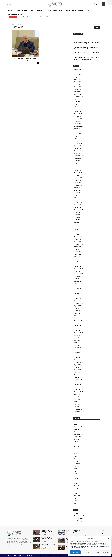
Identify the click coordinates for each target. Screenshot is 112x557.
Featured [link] (76, 451)
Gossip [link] (76, 459)
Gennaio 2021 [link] (78, 234)
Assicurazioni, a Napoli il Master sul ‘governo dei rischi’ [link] (24, 60)
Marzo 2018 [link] (77, 318)
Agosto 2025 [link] (77, 99)
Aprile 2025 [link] (77, 109)
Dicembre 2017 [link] (78, 325)
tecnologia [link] (77, 495)
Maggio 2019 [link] (77, 283)
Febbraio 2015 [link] (78, 409)
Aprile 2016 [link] (77, 374)
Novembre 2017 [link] (78, 328)
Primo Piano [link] (77, 481)
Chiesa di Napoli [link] (78, 434)
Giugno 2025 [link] (77, 104)
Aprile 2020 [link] (77, 256)
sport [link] (75, 491)
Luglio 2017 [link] (77, 337)
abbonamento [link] (78, 422)
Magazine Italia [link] (78, 466)
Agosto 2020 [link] (77, 246)
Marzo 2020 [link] (77, 259)
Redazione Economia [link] (17, 63)
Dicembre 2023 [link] (78, 148)
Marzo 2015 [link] (77, 406)
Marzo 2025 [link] (77, 111)
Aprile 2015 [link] (77, 404)
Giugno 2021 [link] (77, 222)
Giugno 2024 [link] (77, 133)
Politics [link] (76, 478)
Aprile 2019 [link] (77, 286)
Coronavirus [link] (77, 436)
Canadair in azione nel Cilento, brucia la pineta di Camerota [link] (47, 531)
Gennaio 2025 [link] (78, 116)
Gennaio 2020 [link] (78, 264)
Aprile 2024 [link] (77, 138)
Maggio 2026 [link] (77, 77)
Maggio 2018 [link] (77, 313)
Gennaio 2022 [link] (78, 205)
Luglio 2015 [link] (77, 397)
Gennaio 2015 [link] (78, 411)
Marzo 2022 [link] (77, 200)
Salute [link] (75, 483)
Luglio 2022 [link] (77, 190)
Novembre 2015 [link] (78, 387)
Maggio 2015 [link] (77, 401)
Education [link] (76, 449)
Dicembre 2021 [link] (78, 207)
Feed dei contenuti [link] (79, 516)
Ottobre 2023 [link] (77, 153)
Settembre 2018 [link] (78, 303)
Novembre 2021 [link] (78, 210)
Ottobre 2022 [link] (77, 182)
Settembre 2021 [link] (78, 214)
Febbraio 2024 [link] (78, 143)
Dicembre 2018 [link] (78, 296)
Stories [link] (76, 493)
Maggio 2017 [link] (77, 342)
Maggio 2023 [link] (77, 165)
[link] (110, 2)
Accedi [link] (76, 513)
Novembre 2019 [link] (78, 269)
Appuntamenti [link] (78, 427)
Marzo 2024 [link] (77, 141)
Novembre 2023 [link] (78, 150)
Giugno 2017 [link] (77, 340)
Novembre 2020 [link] (78, 239)
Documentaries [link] (78, 444)
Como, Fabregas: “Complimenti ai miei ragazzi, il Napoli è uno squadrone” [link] (86, 43)
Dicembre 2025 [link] (78, 89)
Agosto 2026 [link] (77, 69)
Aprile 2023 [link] (77, 168)
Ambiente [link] (76, 424)
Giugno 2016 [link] (77, 369)
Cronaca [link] (76, 439)
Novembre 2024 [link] (78, 121)
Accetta (75, 552)
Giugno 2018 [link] (77, 310)
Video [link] (75, 503)
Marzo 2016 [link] (77, 377)
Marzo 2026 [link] (77, 82)
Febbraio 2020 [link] (78, 261)
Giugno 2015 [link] (77, 399)
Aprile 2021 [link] (77, 227)
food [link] (75, 454)
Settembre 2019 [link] (78, 274)
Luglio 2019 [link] (77, 278)
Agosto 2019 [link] (77, 276)
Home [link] (13, 24)
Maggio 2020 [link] (77, 254)
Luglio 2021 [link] (77, 219)
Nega (87, 552)
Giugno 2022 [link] (77, 192)
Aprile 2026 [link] (77, 79)
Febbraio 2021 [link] (78, 232)
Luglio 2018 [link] (77, 308)
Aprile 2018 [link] (77, 315)
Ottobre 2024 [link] (77, 123)
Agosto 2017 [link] (77, 335)
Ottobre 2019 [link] (77, 271)
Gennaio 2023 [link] (78, 175)
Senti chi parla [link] (78, 486)
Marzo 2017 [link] (77, 347)
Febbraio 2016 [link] (78, 379)
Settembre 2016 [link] (78, 362)
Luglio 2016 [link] (77, 367)
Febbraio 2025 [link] (78, 114)
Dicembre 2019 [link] (78, 266)
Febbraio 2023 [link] (78, 173)
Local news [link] (77, 463)
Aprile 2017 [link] (77, 345)
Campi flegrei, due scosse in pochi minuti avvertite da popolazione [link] (36, 17)
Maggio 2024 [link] (77, 136)
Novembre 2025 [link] (78, 91)
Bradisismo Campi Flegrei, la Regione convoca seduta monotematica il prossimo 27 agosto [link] (73, 532)
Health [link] (76, 461)
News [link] (75, 471)
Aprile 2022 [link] (77, 197)
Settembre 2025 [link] (78, 96)
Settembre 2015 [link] (78, 392)
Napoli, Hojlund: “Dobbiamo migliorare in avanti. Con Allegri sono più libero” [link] (86, 48)
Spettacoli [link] (76, 488)
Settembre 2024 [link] (78, 126)
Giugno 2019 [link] (77, 281)
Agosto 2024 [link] (77, 128)
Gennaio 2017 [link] (78, 352)
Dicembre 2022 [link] (78, 178)
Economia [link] (15, 56)
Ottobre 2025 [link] (77, 94)
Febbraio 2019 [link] (78, 291)
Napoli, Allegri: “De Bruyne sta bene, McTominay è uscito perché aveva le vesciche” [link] (87, 53)
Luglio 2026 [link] (77, 72)
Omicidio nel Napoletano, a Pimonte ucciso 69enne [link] (85, 37)
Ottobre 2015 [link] (77, 389)
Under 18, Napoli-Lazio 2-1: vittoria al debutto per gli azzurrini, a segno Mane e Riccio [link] (86, 58)
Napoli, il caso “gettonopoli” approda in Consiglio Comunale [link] (48, 539)
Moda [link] (75, 468)
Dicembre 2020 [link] (78, 237)
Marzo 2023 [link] (77, 170)
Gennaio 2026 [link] (78, 87)
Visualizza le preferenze (101, 552)
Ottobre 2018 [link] (77, 301)
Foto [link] (75, 456)
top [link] (75, 498)
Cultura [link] (76, 441)
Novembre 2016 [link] (78, 357)
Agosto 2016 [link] (77, 365)
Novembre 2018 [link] (78, 298)
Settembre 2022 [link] (78, 185)
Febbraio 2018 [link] (78, 320)
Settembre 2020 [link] (78, 244)
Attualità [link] (76, 429)
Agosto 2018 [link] (77, 306)
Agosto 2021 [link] (77, 217)
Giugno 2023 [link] (77, 163)
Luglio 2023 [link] (77, 160)
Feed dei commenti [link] (79, 518)
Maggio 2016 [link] (77, 372)
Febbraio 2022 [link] (78, 202)
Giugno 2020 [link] (77, 251)
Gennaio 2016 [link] (78, 382)
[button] (109, 538)
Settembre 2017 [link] (78, 333)
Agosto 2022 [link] (77, 187)
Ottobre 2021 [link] (77, 212)
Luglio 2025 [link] (77, 101)
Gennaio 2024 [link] (78, 146)
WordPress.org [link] (78, 521)
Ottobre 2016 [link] (77, 360)
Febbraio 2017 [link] (78, 350)
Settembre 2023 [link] (78, 155)
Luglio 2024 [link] (77, 131)
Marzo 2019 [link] (77, 288)
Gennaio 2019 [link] (78, 293)
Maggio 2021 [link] (77, 224)
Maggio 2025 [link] (77, 106)
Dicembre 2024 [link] (78, 119)
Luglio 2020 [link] (77, 249)
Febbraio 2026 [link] (78, 84)
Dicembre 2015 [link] (78, 384)
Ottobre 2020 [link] (77, 242)
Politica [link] (76, 476)
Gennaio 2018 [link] (78, 323)
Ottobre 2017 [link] (77, 330)
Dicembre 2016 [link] (78, 355)
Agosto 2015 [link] (77, 394)
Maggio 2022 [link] (77, 195)
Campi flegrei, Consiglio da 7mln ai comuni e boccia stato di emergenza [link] (48, 546)
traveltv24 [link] (76, 500)
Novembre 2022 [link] (78, 180)
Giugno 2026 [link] (77, 74)
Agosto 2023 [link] (77, 158)
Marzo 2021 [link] (77, 229)
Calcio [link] (75, 431)
